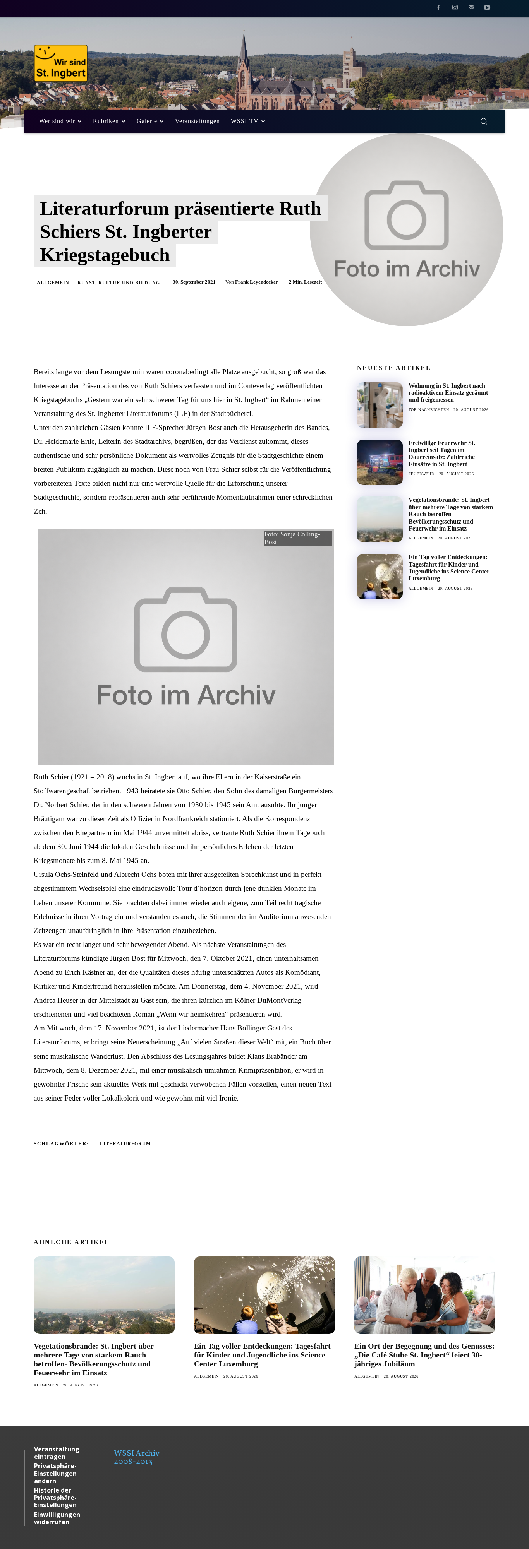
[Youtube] (487, 9)
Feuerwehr (422, 474)
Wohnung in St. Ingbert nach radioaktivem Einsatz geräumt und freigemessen (448, 392)
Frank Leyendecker (256, 282)
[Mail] (471, 9)
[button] (483, 121)
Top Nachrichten (429, 409)
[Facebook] (439, 9)
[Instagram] (455, 9)
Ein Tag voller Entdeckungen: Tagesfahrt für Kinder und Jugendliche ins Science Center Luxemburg (449, 568)
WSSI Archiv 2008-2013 (136, 1457)
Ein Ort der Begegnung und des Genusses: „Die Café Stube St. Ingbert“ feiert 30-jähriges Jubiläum (424, 1355)
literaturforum (125, 1144)
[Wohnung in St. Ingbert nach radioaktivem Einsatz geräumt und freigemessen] (380, 405)
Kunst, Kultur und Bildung (118, 283)
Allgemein (53, 283)
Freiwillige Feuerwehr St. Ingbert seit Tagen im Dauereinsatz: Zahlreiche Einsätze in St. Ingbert (442, 453)
